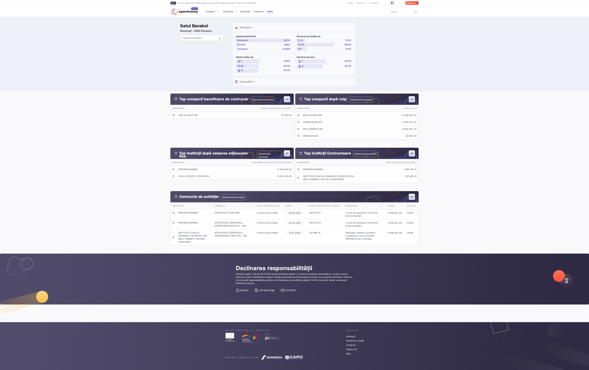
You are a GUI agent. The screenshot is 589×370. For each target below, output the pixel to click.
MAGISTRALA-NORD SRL (227, 212)
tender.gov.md (395, 212)
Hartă (270, 11)
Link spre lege (266, 290)
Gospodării (246, 81)
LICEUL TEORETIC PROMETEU (194, 176)
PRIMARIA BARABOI (188, 169)
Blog (351, 3)
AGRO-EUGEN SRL (312, 115)
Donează (412, 3)
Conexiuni (258, 11)
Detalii (410, 212)
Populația (245, 27)
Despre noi (361, 3)
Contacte (373, 3)
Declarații (245, 11)
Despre (243, 290)
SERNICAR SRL (310, 136)
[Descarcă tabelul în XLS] (287, 99)
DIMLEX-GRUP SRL (188, 115)
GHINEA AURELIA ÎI (313, 122)
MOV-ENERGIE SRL (313, 129)
